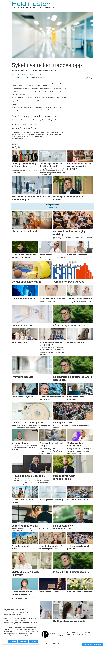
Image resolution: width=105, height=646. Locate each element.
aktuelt (14, 144)
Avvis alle (33, 641)
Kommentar (21, 8)
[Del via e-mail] (92, 78)
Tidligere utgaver (38, 8)
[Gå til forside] (31, 4)
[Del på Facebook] (87, 78)
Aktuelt (14, 8)
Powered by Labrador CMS (52, 643)
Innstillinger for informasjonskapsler (92, 644)
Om (53, 8)
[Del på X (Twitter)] (90, 78)
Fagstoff (28, 8)
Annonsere (48, 8)
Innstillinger (12, 641)
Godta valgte (23, 641)
